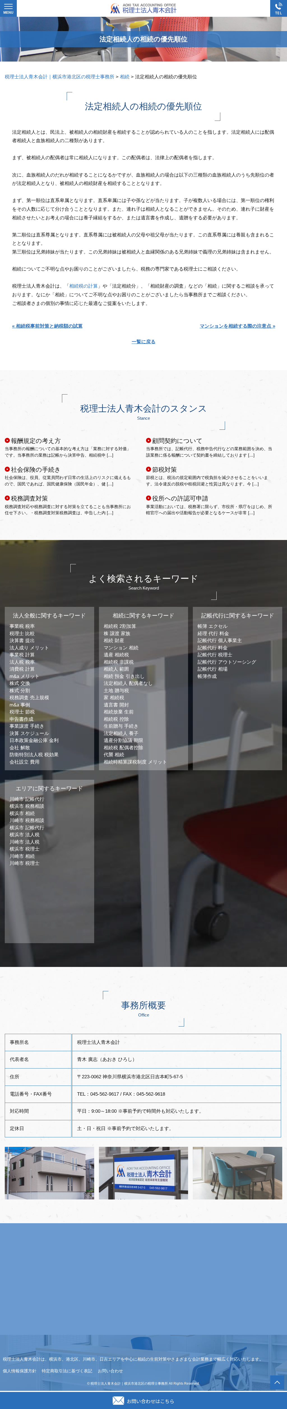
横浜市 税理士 (25, 849)
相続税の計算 (83, 286)
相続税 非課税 (119, 662)
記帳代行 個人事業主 (220, 640)
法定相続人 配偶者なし (128, 683)
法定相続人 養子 (121, 733)
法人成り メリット (29, 648)
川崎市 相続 (22, 856)
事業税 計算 (22, 654)
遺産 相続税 (116, 654)
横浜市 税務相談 (27, 806)
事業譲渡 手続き (27, 726)
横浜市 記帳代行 (27, 827)
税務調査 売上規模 (29, 697)
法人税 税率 (22, 662)
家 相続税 (114, 697)
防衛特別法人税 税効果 (34, 754)
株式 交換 (20, 683)
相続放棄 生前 (119, 712)
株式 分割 (20, 690)
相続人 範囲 (116, 669)
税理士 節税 (22, 712)
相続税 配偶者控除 (123, 747)
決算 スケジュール (29, 733)
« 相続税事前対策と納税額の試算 (47, 326)
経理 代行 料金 (213, 633)
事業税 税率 (22, 626)
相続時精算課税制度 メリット (135, 762)
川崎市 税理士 (25, 863)
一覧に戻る (144, 341)
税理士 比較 (22, 633)
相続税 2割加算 (120, 626)
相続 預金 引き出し (124, 676)
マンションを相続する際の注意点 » (237, 326)
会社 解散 (20, 747)
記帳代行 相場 (213, 669)
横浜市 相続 (22, 813)
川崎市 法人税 (25, 842)
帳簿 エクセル (213, 626)
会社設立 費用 (25, 762)
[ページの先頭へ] (277, 1382)
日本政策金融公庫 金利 (34, 740)
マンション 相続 (121, 648)
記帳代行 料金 (213, 648)
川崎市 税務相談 (27, 820)
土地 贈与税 (116, 690)
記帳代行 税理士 (215, 654)
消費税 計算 (22, 669)
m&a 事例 (20, 705)
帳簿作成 (207, 676)
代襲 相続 (114, 754)
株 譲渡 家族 (117, 633)
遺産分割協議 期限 (123, 740)
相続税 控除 (116, 719)
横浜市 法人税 (25, 834)
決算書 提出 (22, 640)
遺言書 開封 (116, 705)
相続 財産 (114, 640)
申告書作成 (21, 719)
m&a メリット (25, 676)
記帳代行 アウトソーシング (227, 662)
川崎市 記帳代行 (27, 799)
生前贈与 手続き (121, 726)
